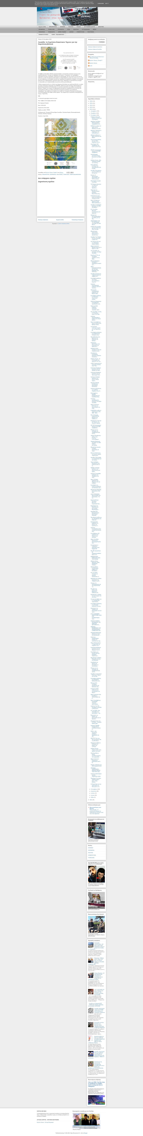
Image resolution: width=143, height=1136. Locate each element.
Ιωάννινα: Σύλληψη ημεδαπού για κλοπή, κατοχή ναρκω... (95, 378)
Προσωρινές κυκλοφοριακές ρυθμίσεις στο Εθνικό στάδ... (95, 291)
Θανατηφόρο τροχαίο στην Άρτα (96, 181)
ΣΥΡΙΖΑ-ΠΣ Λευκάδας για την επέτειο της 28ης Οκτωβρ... (96, 228)
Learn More (101, 3)
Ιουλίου (93, 793)
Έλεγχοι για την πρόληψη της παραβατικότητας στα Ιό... (95, 431)
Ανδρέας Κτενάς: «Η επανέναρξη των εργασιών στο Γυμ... (96, 360)
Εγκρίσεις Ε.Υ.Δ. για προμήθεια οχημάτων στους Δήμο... (95, 257)
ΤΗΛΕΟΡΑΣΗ (42, 32)
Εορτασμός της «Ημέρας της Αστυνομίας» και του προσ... (96, 610)
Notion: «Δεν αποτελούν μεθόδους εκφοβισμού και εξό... (95, 734)
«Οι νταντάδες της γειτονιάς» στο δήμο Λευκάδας (96, 252)
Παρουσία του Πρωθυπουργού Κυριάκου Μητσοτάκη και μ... (96, 191)
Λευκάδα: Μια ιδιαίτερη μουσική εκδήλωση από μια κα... (96, 172)
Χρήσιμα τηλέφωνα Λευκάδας (95, 49)
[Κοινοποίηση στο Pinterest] (73, 172)
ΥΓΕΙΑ (68, 29)
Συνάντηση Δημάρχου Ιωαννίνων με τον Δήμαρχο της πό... (96, 649)
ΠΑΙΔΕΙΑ (79, 26)
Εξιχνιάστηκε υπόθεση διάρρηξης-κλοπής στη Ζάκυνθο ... (96, 659)
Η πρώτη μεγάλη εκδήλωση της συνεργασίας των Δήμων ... (95, 690)
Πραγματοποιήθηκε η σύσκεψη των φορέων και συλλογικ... (96, 744)
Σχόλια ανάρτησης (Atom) (63, 223)
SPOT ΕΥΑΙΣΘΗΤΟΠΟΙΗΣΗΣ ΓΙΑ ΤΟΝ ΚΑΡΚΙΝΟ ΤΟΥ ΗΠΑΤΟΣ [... (96, 269)
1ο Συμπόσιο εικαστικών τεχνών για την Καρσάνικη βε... (95, 328)
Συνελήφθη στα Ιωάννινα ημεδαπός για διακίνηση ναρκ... (96, 486)
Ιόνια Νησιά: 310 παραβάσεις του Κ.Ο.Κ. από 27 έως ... (96, 145)
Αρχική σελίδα (42, 26)
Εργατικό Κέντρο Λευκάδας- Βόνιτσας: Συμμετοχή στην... (95, 501)
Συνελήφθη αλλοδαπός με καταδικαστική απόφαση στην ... (96, 333)
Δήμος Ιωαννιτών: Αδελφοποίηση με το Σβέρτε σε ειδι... (96, 247)
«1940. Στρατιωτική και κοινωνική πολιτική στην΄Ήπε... (96, 364)
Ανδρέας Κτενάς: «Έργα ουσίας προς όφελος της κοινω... (96, 750)
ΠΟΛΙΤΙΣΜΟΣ (91, 32)
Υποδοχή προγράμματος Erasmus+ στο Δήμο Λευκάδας (96, 400)
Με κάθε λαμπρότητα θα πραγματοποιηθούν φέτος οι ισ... (96, 552)
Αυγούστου (94, 791)
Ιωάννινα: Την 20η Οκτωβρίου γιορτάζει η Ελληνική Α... (96, 707)
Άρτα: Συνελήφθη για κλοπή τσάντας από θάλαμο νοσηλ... (96, 323)
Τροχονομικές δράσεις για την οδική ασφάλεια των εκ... (96, 141)
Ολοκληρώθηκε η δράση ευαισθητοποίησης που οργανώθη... (96, 754)
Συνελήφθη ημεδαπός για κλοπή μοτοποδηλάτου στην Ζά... (96, 280)
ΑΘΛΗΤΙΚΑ (76, 29)
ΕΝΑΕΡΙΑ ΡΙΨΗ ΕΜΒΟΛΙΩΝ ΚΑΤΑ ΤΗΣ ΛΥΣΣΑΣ (95, 558)
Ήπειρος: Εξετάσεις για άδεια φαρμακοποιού (96, 765)
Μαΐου (92, 797)
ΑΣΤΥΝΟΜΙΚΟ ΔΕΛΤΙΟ (89, 26)
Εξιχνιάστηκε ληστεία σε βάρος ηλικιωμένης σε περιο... (95, 449)
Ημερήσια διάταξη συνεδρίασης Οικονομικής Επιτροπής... (95, 384)
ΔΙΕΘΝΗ (71, 32)
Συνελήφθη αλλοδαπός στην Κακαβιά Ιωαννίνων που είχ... (96, 605)
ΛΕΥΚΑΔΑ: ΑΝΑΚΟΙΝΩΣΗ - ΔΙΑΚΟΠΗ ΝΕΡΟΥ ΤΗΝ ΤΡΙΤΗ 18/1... (96, 769)
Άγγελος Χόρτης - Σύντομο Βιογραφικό (45, 1122)
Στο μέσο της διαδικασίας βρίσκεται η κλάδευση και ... (95, 590)
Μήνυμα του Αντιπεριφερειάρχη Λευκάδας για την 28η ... (95, 216)
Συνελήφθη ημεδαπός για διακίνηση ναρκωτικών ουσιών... (96, 297)
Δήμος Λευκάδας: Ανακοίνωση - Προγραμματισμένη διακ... (96, 541)
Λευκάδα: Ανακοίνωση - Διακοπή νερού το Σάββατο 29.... (96, 275)
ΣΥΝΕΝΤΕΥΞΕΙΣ (80, 32)
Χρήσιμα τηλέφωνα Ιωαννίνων (95, 46)
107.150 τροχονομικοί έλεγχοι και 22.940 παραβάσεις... (96, 426)
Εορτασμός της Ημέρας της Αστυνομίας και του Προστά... (96, 717)
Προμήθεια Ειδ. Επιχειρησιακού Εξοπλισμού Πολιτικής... (95, 513)
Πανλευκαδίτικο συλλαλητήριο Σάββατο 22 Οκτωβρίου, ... (95, 568)
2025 (91, 103)
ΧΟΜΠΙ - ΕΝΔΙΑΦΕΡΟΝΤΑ (58, 34)
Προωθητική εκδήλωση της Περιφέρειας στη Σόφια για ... (96, 518)
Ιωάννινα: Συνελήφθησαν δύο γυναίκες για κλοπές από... (96, 529)
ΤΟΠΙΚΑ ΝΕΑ (51, 29)
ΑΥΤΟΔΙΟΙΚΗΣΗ (86, 29)
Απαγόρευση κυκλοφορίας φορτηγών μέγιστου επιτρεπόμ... (96, 354)
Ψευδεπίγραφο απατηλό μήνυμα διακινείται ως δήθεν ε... (96, 156)
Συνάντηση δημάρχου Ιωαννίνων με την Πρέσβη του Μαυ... (96, 369)
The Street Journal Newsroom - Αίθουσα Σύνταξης (97, 57)
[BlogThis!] (68, 172)
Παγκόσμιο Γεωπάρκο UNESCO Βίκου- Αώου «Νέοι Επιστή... (96, 780)
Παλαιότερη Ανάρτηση (77, 219)
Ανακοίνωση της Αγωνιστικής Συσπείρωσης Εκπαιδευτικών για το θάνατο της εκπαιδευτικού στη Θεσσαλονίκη (96, 1065)
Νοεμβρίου (93, 113)
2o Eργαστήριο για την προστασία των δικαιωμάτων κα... (96, 785)
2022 (91, 109)
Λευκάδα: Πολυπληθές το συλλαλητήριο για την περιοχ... (96, 459)
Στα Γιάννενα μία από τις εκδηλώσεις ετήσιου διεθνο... (96, 243)
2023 (91, 107)
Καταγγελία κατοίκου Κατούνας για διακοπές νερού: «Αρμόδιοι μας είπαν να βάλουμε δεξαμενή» (99, 1025)
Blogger (85, 1133)
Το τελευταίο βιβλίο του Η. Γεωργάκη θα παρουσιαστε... (96, 600)
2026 (91, 101)
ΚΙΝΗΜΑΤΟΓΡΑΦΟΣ (43, 34)
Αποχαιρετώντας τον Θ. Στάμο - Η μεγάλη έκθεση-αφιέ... (96, 722)
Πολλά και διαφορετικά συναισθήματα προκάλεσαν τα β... (96, 302)
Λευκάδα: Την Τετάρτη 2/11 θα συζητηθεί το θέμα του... (96, 238)
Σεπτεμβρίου (94, 789)
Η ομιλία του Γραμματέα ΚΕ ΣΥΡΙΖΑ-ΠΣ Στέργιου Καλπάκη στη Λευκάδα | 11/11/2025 (95, 1005)
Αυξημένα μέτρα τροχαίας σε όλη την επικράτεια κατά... (96, 350)
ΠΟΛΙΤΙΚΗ (70, 26)
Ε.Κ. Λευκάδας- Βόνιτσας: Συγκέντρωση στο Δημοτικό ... (95, 211)
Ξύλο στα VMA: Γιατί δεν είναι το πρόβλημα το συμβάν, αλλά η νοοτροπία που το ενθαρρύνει (96, 1084)
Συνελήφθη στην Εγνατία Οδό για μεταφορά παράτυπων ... (95, 653)
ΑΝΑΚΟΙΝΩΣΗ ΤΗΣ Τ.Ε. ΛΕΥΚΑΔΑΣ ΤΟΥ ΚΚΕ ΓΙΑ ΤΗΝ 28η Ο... (96, 222)
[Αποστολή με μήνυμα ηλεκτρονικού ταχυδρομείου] (67, 172)
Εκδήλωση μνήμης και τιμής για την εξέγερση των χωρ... (96, 127)
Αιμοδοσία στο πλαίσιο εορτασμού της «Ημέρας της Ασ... (96, 580)
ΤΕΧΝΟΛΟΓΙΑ (51, 32)
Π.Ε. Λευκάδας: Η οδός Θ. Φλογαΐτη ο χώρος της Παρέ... (96, 313)
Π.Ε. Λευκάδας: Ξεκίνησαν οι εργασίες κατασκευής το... (95, 574)
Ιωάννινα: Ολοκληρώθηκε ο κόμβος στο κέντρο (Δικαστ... (96, 318)
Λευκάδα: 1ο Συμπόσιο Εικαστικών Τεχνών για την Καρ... (96, 675)
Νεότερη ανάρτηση (43, 219)
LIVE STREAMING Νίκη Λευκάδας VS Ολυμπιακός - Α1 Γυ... (95, 496)
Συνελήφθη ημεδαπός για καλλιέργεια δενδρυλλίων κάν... (96, 680)
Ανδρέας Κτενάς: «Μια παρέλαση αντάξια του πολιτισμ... (96, 161)
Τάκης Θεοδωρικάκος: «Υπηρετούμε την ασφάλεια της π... (96, 644)
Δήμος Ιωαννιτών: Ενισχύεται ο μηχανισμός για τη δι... (95, 760)
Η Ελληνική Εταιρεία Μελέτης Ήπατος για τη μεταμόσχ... (96, 118)
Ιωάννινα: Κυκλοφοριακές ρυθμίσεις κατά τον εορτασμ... (96, 285)
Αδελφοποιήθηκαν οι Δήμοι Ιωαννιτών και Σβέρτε (96, 136)
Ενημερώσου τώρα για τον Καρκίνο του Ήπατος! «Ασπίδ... (96, 422)
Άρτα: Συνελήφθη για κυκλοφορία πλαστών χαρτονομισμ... (95, 702)
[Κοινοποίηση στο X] (70, 172)
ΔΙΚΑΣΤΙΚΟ (101, 26)
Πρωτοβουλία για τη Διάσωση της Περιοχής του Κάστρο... (95, 338)
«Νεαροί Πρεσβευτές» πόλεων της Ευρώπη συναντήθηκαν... (96, 437)
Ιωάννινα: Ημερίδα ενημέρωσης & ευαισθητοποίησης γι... (96, 727)
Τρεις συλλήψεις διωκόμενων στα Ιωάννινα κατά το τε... (95, 463)
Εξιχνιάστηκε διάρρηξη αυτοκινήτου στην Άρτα (96, 491)
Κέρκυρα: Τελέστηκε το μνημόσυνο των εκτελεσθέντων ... (96, 132)
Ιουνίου (93, 795)
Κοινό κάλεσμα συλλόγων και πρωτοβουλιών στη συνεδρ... (96, 166)
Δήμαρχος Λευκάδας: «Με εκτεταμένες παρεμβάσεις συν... (96, 123)
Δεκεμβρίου (94, 111)
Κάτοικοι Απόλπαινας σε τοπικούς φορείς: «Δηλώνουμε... (96, 454)
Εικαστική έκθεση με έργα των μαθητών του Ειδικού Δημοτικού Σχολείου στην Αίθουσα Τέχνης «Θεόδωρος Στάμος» (96, 1039)
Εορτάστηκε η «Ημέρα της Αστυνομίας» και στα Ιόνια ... (96, 596)
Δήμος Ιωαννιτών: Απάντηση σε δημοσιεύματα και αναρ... (95, 406)
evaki (91, 65)
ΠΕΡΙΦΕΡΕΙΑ (42, 29)
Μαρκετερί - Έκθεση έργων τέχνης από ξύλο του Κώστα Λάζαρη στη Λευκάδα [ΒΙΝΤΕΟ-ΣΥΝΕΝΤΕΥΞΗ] (96, 961)
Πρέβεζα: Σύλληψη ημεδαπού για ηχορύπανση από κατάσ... (95, 469)
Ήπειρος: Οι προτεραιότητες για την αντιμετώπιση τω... (96, 584)
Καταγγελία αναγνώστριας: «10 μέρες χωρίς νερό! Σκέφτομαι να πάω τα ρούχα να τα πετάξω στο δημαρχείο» (96, 946)
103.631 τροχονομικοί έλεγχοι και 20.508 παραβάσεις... (96, 151)
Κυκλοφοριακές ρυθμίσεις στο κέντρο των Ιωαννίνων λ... (94, 523)
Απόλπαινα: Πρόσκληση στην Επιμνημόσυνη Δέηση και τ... (95, 344)
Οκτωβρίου (94, 115)
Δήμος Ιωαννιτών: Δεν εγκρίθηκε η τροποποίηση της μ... (96, 696)
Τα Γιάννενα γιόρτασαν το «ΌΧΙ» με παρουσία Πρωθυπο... (96, 186)
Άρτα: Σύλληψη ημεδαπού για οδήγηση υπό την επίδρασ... (95, 481)
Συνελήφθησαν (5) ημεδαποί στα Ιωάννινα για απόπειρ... (95, 535)
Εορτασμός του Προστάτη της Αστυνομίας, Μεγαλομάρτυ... (95, 507)
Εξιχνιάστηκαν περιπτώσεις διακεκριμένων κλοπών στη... (94, 233)
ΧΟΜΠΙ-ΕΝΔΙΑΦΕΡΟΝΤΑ (75, 174)
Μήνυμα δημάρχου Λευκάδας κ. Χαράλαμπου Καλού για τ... (96, 262)
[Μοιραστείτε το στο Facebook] (71, 172)
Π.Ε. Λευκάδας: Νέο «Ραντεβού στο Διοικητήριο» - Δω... (96, 712)
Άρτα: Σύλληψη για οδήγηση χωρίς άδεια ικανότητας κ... (96, 201)
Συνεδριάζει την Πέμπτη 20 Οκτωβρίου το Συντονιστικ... (94, 664)
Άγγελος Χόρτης (93, 63)
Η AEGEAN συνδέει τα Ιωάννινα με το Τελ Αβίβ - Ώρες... (96, 412)
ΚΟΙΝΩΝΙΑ (62, 26)
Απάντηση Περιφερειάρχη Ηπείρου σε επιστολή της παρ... (96, 638)
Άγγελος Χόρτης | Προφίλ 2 (96, 60)
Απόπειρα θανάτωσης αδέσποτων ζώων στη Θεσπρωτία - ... (96, 634)
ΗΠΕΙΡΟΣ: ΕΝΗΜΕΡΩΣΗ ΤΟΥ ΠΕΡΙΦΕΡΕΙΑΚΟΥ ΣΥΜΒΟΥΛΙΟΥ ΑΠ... (96, 628)
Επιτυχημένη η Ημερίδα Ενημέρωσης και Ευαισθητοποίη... (95, 394)
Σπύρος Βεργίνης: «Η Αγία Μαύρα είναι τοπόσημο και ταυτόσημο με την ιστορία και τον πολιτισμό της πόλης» (96, 976)
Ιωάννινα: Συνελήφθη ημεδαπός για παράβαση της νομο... (96, 475)
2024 (91, 105)
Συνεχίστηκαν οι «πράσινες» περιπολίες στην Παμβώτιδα (95, 546)
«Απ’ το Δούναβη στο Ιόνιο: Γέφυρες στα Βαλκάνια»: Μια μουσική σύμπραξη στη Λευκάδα (99, 992)
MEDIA (94, 29)
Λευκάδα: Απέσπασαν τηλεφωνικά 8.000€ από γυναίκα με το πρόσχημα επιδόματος (99, 1010)
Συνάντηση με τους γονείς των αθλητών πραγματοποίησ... (96, 197)
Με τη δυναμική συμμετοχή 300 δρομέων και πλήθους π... (95, 416)
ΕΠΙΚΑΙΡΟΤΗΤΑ (53, 26)
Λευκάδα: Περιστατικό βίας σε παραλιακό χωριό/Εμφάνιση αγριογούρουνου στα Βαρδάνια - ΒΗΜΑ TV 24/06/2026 (96, 1054)
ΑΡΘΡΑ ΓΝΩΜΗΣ (62, 32)
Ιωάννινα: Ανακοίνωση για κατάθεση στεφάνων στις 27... (96, 390)
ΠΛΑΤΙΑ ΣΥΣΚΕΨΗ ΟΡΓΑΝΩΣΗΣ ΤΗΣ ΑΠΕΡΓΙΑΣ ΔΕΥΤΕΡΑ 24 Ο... (95, 622)
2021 (91, 799)
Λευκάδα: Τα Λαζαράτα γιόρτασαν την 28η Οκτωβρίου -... (96, 206)
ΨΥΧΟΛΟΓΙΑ (61, 29)
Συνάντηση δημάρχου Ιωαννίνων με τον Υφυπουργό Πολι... (96, 374)
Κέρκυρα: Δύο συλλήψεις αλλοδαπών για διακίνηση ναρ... (95, 684)
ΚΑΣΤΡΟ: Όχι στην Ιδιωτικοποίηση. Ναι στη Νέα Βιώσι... (96, 739)
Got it (107, 3)
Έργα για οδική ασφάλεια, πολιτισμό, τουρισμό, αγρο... (95, 307)
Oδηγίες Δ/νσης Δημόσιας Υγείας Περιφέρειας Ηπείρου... (95, 563)
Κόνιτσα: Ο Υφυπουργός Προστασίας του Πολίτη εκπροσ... (95, 176)
